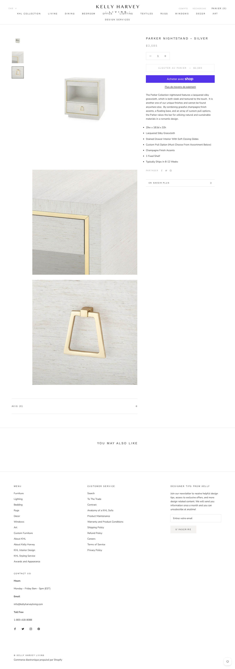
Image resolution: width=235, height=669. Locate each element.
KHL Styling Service (24, 555)
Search (91, 493)
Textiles (146, 13)
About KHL (20, 538)
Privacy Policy (94, 550)
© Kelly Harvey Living (29, 655)
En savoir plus (159, 183)
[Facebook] (162, 171)
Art (215, 13)
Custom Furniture (23, 533)
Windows (182, 13)
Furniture (19, 493)
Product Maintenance (98, 516)
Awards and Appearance (27, 561)
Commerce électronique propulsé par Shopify (38, 659)
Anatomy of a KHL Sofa (100, 510)
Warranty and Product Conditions (105, 521)
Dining (70, 13)
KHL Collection (29, 13)
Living (52, 13)
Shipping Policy (95, 527)
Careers (91, 538)
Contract (92, 504)
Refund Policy (94, 533)
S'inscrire (183, 529)
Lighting (18, 499)
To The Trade (94, 499)
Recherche (199, 8)
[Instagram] (31, 629)
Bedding (18, 504)
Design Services (117, 19)
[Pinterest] (171, 171)
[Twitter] (166, 171)
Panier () (219, 8)
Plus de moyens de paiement (180, 86)
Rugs (164, 13)
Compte (183, 8)
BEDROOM (88, 13)
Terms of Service (96, 544)
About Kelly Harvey (24, 544)
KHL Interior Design (24, 550)
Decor (200, 13)
